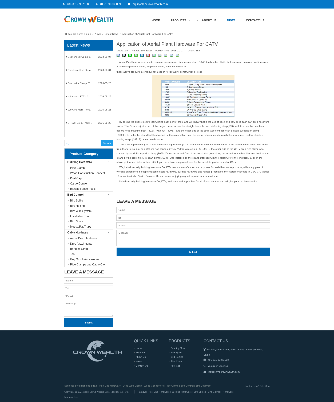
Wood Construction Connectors (89, 173)
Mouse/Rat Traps (80, 226)
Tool (72, 254)
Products (140, 352)
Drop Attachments (81, 243)
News (139, 361)
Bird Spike (76, 200)
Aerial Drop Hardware (83, 238)
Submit (89, 322)
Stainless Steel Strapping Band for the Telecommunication (89, 72)
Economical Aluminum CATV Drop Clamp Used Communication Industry (89, 59)
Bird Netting (77, 205)
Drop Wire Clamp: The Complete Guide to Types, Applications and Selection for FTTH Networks (89, 85)
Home (139, 348)
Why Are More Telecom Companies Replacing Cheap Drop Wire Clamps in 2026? (89, 111)
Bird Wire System (81, 211)
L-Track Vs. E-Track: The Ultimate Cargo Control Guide (89, 125)
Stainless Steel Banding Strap (80, 385)
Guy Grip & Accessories (84, 259)
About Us (141, 356)
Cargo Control (79, 183)
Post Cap (76, 178)
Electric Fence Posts (83, 188)
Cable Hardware (77, 232)
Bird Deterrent (203, 385)
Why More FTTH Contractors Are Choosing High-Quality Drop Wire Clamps (89, 98)
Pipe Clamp (77, 167)
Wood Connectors (154, 385)
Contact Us (142, 365)
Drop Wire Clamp (132, 385)
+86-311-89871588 (78, 4)
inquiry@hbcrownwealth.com (150, 4)
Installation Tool (79, 216)
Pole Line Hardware (110, 385)
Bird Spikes (200, 391)
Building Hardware (79, 162)
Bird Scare (76, 221)
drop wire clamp (188, 148)
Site (198, 50)
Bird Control (75, 194)
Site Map (265, 386)
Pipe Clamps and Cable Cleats (89, 264)
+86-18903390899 (111, 4)
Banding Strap (79, 248)
